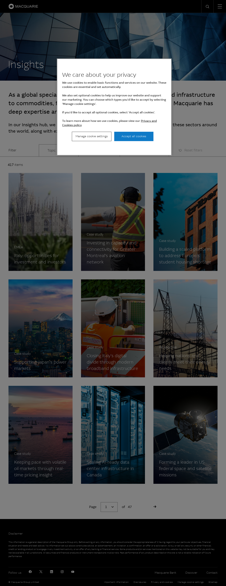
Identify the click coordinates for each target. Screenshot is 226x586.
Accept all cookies (133, 136)
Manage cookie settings (92, 136)
